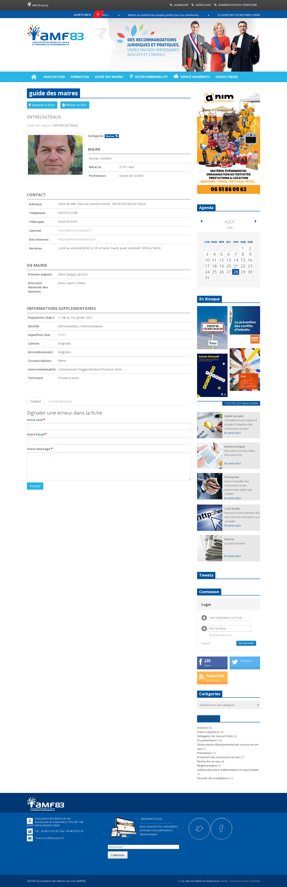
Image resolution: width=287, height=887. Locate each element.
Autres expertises (208, 732)
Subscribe (215, 675)
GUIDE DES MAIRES (109, 77)
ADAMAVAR (181, 5)
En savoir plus (232, 433)
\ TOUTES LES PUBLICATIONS (241, 403)
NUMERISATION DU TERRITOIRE (237, 5)
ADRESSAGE (203, 5)
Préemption (204, 753)
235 (207, 660)
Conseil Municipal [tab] (60, 401)
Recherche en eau (208, 761)
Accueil (34, 77)
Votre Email (37, 434)
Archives (202, 728)
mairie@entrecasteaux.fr (74, 230)
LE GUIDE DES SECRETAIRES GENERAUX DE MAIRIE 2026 (231, 15)
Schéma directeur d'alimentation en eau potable (228, 770)
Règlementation (207, 765)
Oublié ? (206, 643)
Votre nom (36, 420)
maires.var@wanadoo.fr (50, 838)
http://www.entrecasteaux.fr (77, 239)
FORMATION (80, 77)
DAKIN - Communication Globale (240, 881)
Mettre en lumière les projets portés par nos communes (142, 15)
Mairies (110, 136)
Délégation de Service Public (215, 736)
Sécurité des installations (213, 778)
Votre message (40, 449)
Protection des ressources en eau (218, 757)
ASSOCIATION (54, 77)
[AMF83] (55, 45)
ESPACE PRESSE (227, 77)
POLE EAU (208, 718)
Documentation (207, 740)
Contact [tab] (35, 401)
